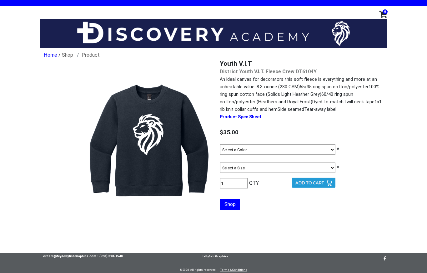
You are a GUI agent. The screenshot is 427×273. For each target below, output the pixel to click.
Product (91, 55)
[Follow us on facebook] (385, 258)
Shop (67, 55)
